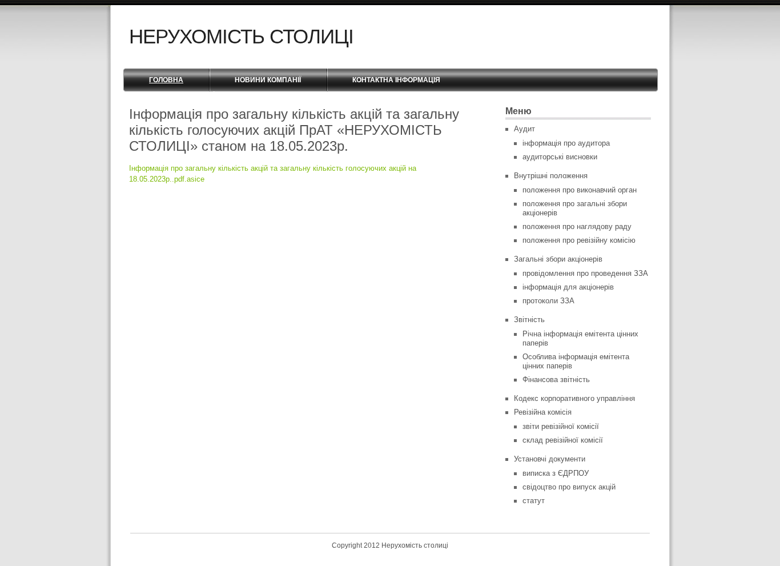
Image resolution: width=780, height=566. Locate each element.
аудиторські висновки (559, 156)
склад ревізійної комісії (562, 440)
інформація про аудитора (566, 143)
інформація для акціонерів (568, 287)
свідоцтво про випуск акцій (569, 487)
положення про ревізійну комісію (579, 240)
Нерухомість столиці (241, 36)
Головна (166, 80)
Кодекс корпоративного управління (574, 398)
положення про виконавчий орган (579, 190)
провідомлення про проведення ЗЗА (585, 273)
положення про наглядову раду (577, 226)
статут (533, 500)
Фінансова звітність (556, 379)
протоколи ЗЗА (548, 300)
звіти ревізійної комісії (560, 426)
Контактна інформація (396, 80)
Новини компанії (268, 80)
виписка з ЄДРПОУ (555, 473)
